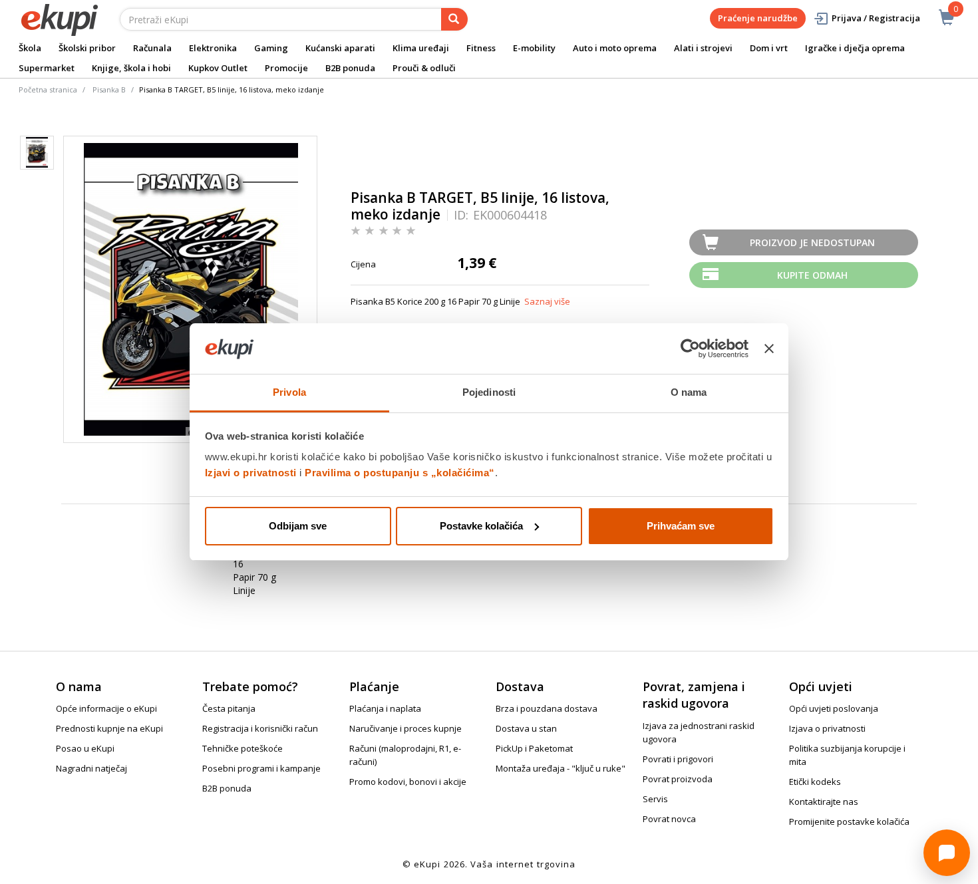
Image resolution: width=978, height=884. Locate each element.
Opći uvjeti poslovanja (833, 708)
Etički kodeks (815, 782)
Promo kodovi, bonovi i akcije (407, 782)
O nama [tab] (689, 392)
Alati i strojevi (703, 48)
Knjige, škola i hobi (131, 68)
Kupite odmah (812, 275)
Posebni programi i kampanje (261, 768)
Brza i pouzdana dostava (546, 708)
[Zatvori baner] (769, 348)
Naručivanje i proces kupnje (405, 728)
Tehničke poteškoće (242, 748)
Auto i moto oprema (615, 48)
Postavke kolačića (481, 525)
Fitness (481, 48)
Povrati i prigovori (678, 759)
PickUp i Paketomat (534, 748)
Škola (30, 48)
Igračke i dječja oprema (855, 48)
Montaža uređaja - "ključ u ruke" (560, 768)
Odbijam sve (298, 525)
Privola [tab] (289, 392)
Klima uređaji (421, 48)
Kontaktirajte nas (823, 802)
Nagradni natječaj (91, 768)
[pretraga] (454, 19)
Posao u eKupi (85, 748)
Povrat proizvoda (678, 779)
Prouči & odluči (424, 68)
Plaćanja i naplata (385, 708)
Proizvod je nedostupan (812, 242)
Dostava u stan (526, 728)
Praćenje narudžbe (758, 18)
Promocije (286, 68)
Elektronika (213, 48)
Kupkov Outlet (217, 68)
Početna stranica (48, 89)
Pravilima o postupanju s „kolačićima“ (400, 472)
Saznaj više (547, 301)
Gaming (271, 48)
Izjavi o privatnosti (251, 472)
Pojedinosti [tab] (489, 392)
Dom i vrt (769, 48)
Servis (655, 799)
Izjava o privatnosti (827, 728)
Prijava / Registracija (876, 18)
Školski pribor (87, 48)
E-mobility (534, 48)
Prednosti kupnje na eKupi (109, 728)
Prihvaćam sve (681, 525)
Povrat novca (669, 819)
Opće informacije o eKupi (106, 708)
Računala (152, 48)
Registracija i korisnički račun (260, 728)
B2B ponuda (350, 68)
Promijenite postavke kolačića (849, 821)
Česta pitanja (228, 708)
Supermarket (47, 68)
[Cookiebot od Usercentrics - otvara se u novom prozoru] (690, 349)
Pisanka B (109, 89)
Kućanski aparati (340, 48)
